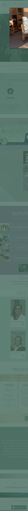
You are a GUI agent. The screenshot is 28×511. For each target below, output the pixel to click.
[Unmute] (14, 46)
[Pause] (12, 46)
